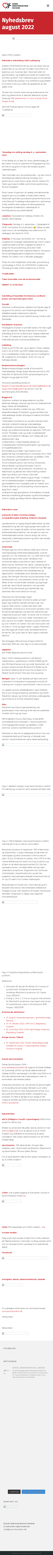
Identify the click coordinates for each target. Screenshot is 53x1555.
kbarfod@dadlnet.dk (41, 386)
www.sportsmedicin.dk (12, 1311)
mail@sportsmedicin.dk (14, 1529)
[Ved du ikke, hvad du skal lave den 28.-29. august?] (26, 1394)
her (24, 1196)
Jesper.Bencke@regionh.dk (14, 389)
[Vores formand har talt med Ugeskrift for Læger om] (26, 1474)
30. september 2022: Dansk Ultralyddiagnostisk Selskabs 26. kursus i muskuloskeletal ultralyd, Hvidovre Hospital (27, 1046)
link (43, 1227)
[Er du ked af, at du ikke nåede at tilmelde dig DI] (26, 1421)
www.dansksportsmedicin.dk (15, 1067)
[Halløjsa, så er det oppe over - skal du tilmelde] (26, 1448)
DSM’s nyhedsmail (10, 1103)
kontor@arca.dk (11, 1131)
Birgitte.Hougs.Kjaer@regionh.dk (17, 386)
